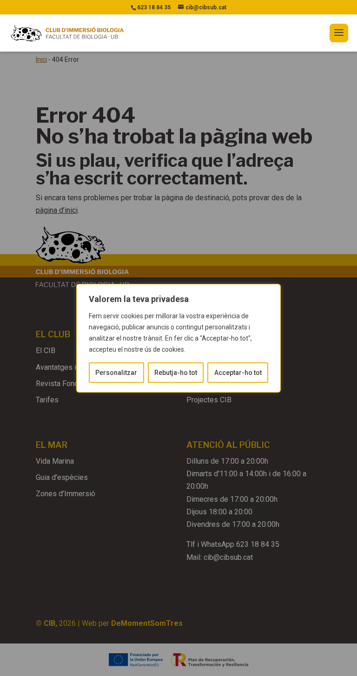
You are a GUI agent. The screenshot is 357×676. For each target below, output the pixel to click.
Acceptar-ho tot (238, 372)
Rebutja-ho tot (175, 372)
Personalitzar (116, 372)
